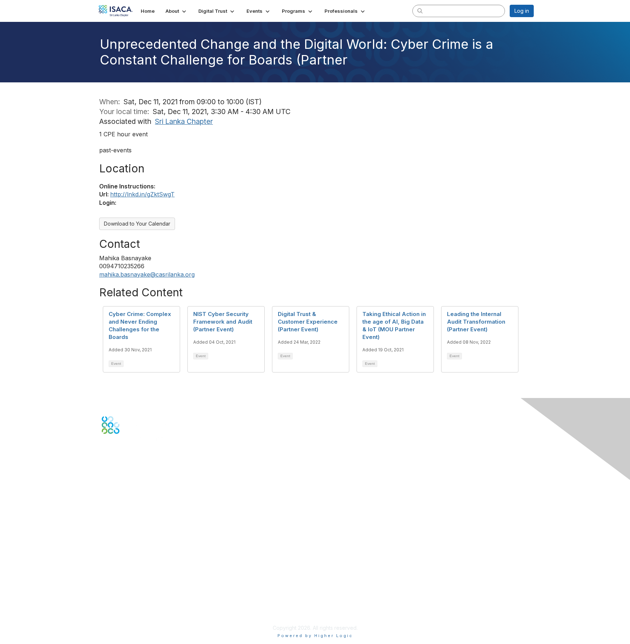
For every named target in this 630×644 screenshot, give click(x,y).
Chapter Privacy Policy (129, 617)
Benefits (111, 539)
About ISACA (117, 577)
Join (107, 532)
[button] (176, 10)
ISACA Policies (119, 592)
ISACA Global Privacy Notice (136, 606)
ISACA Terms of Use (126, 599)
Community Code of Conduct (136, 585)
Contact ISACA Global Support (138, 501)
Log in (521, 11)
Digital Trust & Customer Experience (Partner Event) (308, 322)
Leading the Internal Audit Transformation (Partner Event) (476, 322)
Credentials (115, 546)
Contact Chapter (121, 490)
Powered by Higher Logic (315, 635)
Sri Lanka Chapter (184, 121)
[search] (420, 10)
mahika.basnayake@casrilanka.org (147, 274)
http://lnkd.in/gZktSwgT (142, 194)
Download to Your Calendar (137, 223)
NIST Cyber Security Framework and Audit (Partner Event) (222, 322)
